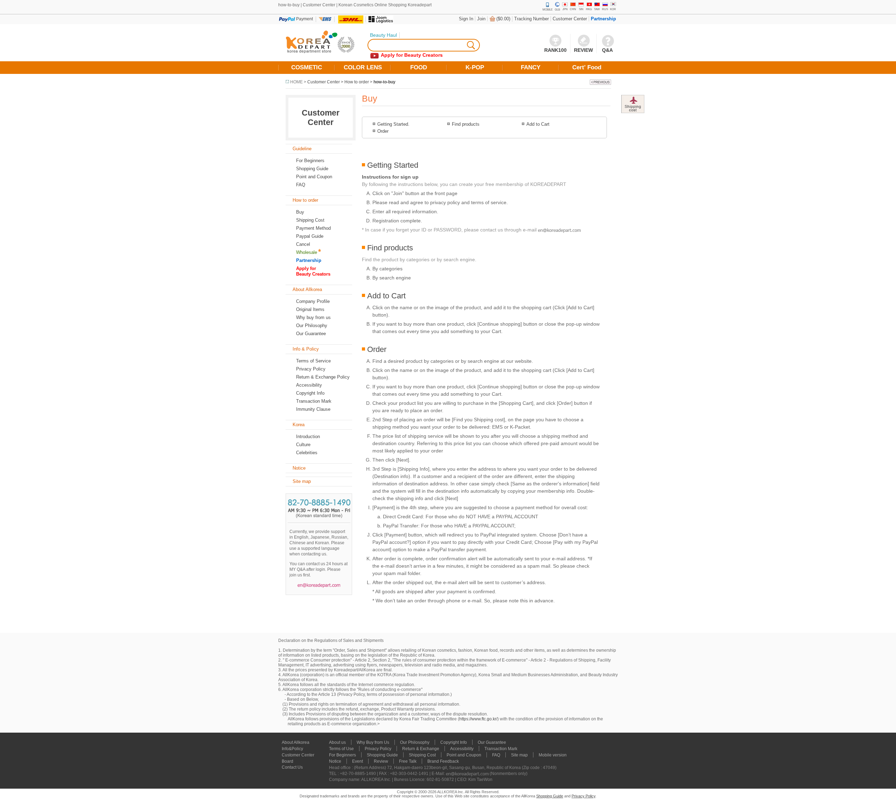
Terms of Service (313, 361)
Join (481, 18)
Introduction (308, 436)
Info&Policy (292, 748)
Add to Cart (538, 124)
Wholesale (306, 252)
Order (382, 131)
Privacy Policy (311, 369)
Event (357, 761)
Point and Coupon (314, 176)
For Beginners (310, 160)
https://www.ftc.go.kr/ (478, 719)
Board (287, 761)
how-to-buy (384, 81)
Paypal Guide (309, 236)
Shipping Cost (310, 220)
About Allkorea (295, 742)
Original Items (310, 309)
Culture (303, 444)
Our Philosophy (311, 325)
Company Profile (313, 301)
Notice (335, 761)
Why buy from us (313, 317)
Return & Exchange (420, 748)
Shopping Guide (312, 168)
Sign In (466, 18)
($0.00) (503, 18)
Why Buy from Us (373, 742)
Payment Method (313, 228)
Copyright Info (310, 393)
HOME (296, 81)
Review (381, 761)
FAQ (496, 755)
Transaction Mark (313, 401)
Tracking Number (531, 18)
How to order (356, 81)
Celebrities (306, 452)
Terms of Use (341, 748)
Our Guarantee (311, 333)
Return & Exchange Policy (323, 377)
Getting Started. (393, 124)
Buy (300, 212)
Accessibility (309, 385)
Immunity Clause (313, 409)
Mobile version (553, 755)
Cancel (303, 244)
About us (337, 742)
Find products (465, 124)
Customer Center (570, 18)
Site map (519, 755)
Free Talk (407, 761)
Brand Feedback (443, 761)
